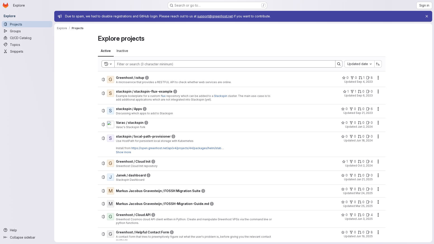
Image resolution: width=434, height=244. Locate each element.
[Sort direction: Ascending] (378, 64)
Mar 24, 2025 (364, 193)
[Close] (426, 16)
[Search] (338, 64)
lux (164, 96)
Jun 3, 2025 (365, 219)
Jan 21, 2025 (364, 179)
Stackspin (220, 96)
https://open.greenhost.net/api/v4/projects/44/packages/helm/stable (177, 148)
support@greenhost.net (215, 16)
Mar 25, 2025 (364, 206)
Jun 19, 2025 (364, 236)
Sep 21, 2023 (364, 113)
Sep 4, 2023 (365, 81)
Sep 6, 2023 (365, 95)
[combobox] (359, 64)
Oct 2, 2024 (365, 165)
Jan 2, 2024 (365, 126)
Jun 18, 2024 (364, 140)
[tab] (106, 50)
